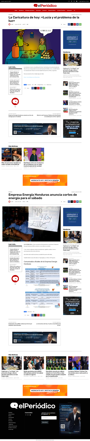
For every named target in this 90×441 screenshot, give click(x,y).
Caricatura (11, 14)
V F (12, 24)
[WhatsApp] (80, 24)
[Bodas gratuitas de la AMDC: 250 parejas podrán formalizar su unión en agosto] (65, 83)
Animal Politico (71, 81)
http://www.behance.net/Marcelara (32, 77)
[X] (74, 1)
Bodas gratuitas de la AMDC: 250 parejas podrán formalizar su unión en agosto (74, 84)
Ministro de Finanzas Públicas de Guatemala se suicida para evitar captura (49, 116)
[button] (74, 10)
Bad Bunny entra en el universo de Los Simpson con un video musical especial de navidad (34, 164)
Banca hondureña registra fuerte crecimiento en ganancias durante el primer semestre (75, 112)
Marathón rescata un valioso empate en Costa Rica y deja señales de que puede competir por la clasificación (75, 94)
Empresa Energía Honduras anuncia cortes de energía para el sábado (21, 116)
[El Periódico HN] (45, 6)
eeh (32, 84)
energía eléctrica (40, 84)
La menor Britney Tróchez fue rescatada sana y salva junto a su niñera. (75, 103)
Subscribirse (45, 422)
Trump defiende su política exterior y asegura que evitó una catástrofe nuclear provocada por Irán (15, 74)
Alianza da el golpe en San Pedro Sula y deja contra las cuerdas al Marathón (15, 90)
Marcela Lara (49, 84)
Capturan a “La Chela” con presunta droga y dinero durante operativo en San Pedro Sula (71, 71)
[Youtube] (76, 1)
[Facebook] (69, 1)
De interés (11, 70)
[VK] (77, 24)
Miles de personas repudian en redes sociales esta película (11, 163)
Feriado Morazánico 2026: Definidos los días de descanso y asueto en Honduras (15, 82)
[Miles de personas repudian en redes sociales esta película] (11, 154)
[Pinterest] (74, 24)
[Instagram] (71, 1)
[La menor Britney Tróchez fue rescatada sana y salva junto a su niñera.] (65, 102)
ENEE (35, 84)
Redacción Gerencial (72, 87)
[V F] (10, 24)
